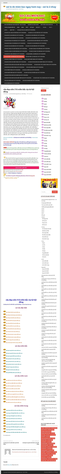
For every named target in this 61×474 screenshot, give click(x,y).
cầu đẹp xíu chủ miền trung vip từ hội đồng (14, 67)
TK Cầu (44, 27)
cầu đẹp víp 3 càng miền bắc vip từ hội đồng (14, 53)
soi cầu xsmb (49, 448)
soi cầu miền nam (51, 443)
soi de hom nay (48, 451)
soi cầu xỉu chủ (50, 450)
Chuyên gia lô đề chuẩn (33, 24)
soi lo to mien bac (45, 455)
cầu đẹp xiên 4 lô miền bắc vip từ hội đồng (35, 56)
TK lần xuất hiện (47, 153)
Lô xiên (45, 140)
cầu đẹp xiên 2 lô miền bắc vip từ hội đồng (36, 53)
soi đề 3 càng (44, 460)
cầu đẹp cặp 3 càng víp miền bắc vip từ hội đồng (15, 32)
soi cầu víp (49, 446)
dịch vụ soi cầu (44, 429)
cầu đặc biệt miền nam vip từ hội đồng (13, 72)
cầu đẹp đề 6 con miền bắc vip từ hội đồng (35, 35)
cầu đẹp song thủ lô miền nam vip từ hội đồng (44, 77)
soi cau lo (47, 436)
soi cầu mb (49, 441)
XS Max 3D (46, 119)
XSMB (18, 27)
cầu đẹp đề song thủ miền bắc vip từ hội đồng (14, 43)
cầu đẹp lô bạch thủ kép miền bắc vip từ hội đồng (15, 48)
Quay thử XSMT (47, 172)
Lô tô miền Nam (47, 161)
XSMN (22, 27)
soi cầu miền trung (45, 445)
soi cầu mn (51, 445)
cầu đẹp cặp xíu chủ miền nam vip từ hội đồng (34, 72)
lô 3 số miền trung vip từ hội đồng (12, 69)
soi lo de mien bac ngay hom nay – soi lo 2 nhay (31, 6)
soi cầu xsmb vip (44, 450)
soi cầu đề (43, 451)
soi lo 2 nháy (44, 453)
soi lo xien (50, 455)
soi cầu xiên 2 (44, 448)
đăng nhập (9, 464)
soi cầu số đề (44, 446)
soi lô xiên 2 (44, 457)
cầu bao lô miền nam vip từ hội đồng (30, 69)
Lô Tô (43, 259)
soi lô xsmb (49, 457)
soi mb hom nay (44, 458)
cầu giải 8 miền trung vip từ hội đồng (34, 67)
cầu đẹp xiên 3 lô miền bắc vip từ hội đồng (14, 56)
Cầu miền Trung (47, 135)
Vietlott (38, 27)
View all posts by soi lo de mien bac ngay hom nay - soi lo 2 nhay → (24, 451)
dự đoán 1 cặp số (51, 429)
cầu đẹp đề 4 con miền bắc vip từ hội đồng (14, 35)
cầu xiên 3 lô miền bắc (8, 137)
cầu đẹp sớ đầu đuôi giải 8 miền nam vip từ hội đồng (16, 75)
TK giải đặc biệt (47, 151)
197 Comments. (29, 93)
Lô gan (45, 138)
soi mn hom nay (50, 458)
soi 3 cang (43, 434)
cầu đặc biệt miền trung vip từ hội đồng (33, 59)
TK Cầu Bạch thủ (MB (46, 228)
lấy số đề (52, 433)
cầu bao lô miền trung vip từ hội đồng (13, 59)
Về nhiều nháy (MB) (48, 130)
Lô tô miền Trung (47, 164)
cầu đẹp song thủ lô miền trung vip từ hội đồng (45, 64)
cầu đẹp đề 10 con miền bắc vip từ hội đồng (35, 37)
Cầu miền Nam (47, 132)
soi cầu (53, 438)
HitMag (56, 472)
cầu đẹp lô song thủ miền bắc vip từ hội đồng (39, 51)
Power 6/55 (46, 117)
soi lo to (48, 453)
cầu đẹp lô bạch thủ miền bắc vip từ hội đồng (39, 48)
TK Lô (50, 27)
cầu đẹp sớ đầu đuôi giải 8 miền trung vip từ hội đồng (40, 61)
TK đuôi (45, 148)
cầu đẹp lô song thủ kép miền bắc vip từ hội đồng (15, 51)
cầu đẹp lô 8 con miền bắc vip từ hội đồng (35, 45)
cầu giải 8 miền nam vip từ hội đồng (12, 80)
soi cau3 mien (52, 434)
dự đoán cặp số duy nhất (46, 433)
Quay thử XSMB (47, 169)
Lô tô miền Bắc (47, 159)
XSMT (27, 27)
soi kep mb (54, 451)
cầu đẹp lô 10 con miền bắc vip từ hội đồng (38, 32)
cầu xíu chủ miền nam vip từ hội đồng (31, 80)
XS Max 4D (46, 114)
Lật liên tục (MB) (47, 125)
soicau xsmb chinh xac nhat (46, 438)
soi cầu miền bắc (44, 443)
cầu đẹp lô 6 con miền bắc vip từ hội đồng (14, 45)
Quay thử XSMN (47, 174)
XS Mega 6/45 (47, 112)
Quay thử (46, 166)
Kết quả (32, 27)
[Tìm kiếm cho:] (49, 192)
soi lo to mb (53, 453)
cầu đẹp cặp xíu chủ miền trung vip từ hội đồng (15, 61)
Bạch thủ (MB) (47, 122)
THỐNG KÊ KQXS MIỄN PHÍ (9, 27)
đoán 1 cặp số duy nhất (51, 460)
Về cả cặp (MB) (47, 127)
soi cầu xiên (54, 446)
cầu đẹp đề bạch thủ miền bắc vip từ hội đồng (14, 40)
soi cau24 (43, 436)
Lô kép (45, 143)
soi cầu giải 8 (44, 441)
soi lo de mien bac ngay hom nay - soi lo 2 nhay (18, 93)
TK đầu (45, 145)
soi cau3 (47, 434)
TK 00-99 (46, 156)
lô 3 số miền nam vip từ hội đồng (11, 83)
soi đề (56, 458)
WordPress (51, 472)
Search (43, 90)
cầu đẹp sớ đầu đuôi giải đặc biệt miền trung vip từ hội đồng (18, 64)
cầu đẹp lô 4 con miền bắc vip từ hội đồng (36, 43)
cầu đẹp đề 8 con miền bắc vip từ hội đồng (14, 37)
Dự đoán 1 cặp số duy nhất (46, 431)
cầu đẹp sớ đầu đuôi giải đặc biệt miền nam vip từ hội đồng (17, 77)
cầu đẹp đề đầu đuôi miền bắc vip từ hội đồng (37, 40)
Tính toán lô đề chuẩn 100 (47, 24)
